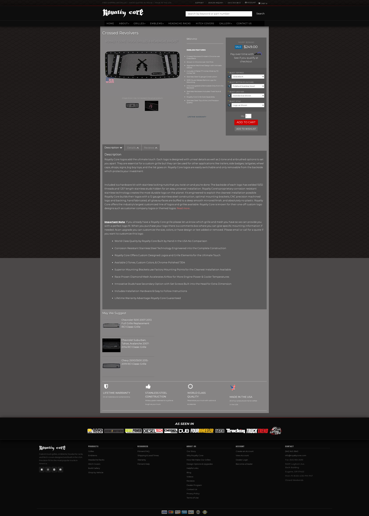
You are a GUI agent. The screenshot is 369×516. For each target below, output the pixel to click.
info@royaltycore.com (295, 455)
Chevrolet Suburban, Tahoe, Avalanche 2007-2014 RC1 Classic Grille (135, 343)
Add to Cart (246, 122)
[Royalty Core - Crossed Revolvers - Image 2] (151, 106)
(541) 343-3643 (234, 3)
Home (110, 23)
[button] (226, 13)
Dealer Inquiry (215, 3)
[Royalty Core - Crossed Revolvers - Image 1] (132, 106)
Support (199, 3)
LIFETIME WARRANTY (197, 117)
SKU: (189, 39)
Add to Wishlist (246, 129)
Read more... (184, 208)
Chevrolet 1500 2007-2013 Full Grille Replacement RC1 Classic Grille (137, 323)
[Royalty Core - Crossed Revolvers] (142, 66)
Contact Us (244, 23)
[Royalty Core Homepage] (123, 13)
